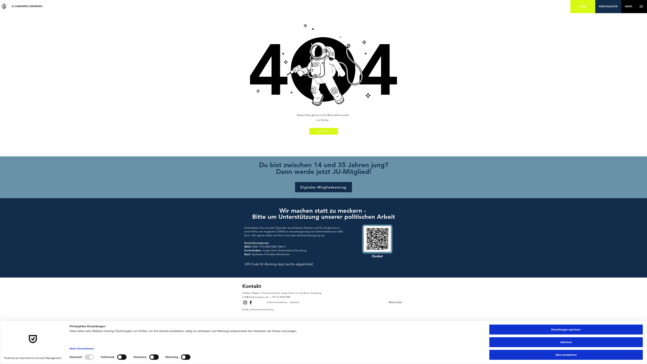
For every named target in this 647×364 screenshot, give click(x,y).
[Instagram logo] (245, 302)
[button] (628, 6)
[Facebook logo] (250, 302)
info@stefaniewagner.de (255, 296)
